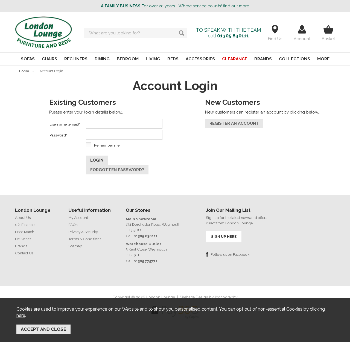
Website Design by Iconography (209, 297)
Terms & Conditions (84, 239)
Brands (21, 246)
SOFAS (28, 58)
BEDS (173, 58)
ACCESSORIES (200, 58)
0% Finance (24, 224)
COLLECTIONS (294, 58)
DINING (102, 58)
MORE (323, 58)
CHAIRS (49, 58)
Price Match (24, 232)
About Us (23, 217)
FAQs (72, 224)
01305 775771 (145, 261)
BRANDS (263, 58)
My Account (78, 217)
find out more (236, 6)
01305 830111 (233, 35)
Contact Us (24, 253)
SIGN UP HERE (224, 236)
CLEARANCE (234, 58)
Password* (58, 135)
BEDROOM (128, 58)
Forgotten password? (117, 169)
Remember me (106, 145)
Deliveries (23, 239)
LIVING (153, 58)
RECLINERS (76, 58)
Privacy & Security (83, 232)
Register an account (234, 123)
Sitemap (75, 246)
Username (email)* (64, 124)
